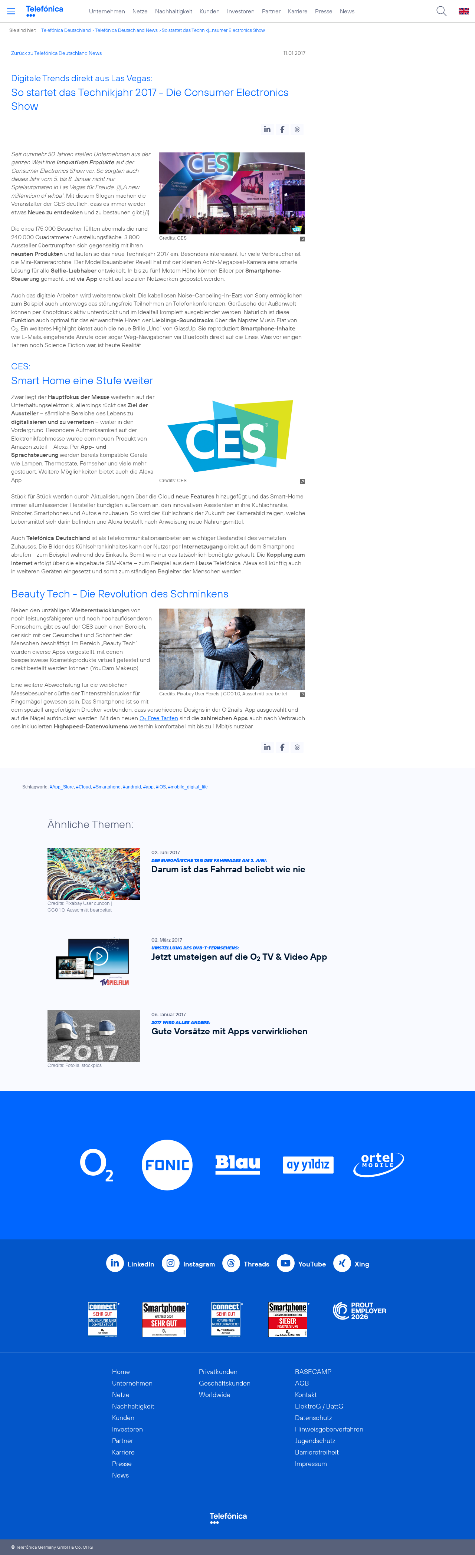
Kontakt (306, 1394)
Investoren (241, 11)
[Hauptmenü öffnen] (11, 11)
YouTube (312, 1264)
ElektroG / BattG (319, 1406)
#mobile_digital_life (188, 787)
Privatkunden (218, 1371)
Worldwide (214, 1394)
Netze (140, 11)
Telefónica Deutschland (66, 30)
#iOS (161, 787)
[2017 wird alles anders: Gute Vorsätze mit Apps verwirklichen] (234, 1039)
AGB (302, 1383)
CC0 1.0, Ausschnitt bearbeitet (255, 693)
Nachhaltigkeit (173, 11)
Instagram (199, 1264)
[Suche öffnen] (441, 11)
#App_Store (62, 787)
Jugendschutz (315, 1440)
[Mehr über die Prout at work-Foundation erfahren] (359, 1319)
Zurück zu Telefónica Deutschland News (56, 53)
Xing (362, 1264)
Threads (256, 1264)
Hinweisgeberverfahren (329, 1429)
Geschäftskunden (224, 1383)
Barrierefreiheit (317, 1452)
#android (132, 787)
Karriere (298, 11)
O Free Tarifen (159, 718)
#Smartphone (107, 787)
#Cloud (83, 787)
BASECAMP (313, 1371)
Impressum (311, 1463)
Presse (323, 11)
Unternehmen (107, 11)
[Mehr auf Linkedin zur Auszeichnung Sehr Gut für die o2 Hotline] (227, 1319)
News (347, 11)
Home (121, 1371)
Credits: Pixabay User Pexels (189, 693)
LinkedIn (141, 1264)
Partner (271, 11)
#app (148, 787)
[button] (267, 129)
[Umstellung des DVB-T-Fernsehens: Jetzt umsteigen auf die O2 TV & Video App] (234, 961)
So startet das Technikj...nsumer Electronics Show (213, 30)
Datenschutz (313, 1417)
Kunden (210, 11)
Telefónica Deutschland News (126, 30)
